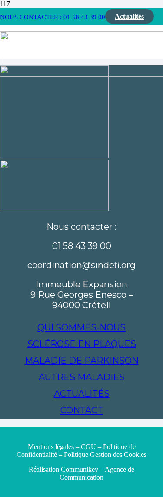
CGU (88, 446)
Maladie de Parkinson (82, 360)
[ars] (54, 208)
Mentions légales (51, 446)
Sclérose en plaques (81, 344)
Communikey (80, 469)
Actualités (82, 393)
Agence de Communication (97, 473)
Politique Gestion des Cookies (105, 454)
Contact (81, 410)
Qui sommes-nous (81, 327)
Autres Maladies (82, 377)
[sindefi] (54, 156)
